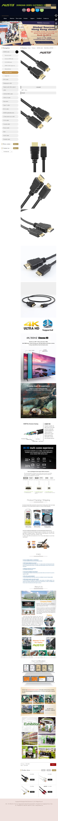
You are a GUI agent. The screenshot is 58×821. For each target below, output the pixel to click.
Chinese (53, 5)
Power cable (6, 128)
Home (5, 18)
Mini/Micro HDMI (48, 48)
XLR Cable (6, 135)
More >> (16, 144)
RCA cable (6, 109)
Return (53, 764)
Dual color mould (8, 55)
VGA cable (6, 120)
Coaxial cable (6, 124)
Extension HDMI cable (9, 58)
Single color (7, 75)
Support (32, 18)
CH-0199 (26, 765)
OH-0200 (27, 764)
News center (19, 18)
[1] (29, 33)
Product (26, 18)
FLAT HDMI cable (8, 62)
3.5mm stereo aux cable (9, 116)
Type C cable (6, 105)
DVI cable (5, 79)
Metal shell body (8, 69)
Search (53, 7)
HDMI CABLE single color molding (9, 66)
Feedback (39, 18)
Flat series (5, 101)
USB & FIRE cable (8, 93)
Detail (32, 779)
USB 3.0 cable (6, 97)
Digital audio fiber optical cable (9, 88)
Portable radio (6, 139)
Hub (4, 131)
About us (12, 18)
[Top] (56, 27)
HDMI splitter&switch (8, 112)
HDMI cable (40, 48)
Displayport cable (7, 83)
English (48, 5)
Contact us (46, 18)
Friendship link (6, 151)
